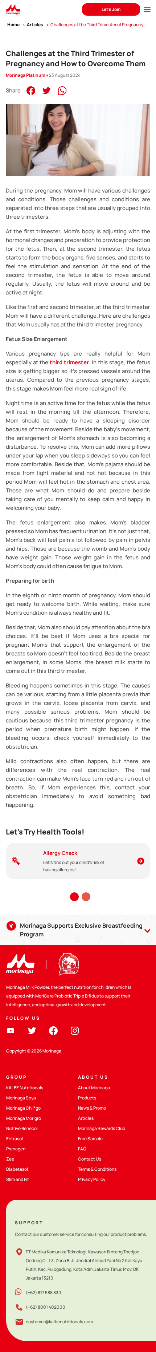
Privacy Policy (91, 1179)
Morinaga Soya (21, 1098)
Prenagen (15, 1149)
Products (87, 1098)
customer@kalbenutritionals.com (59, 1322)
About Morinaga (94, 1088)
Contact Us (89, 1159)
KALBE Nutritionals (24, 1088)
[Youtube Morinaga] (10, 1030)
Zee (10, 1159)
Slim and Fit (17, 1179)
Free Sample (90, 1138)
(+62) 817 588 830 (43, 1292)
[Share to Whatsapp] (62, 90)
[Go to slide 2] (86, 896)
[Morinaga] (20, 964)
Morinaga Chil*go (23, 1108)
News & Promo (92, 1108)
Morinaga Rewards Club (101, 1128)
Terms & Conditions (97, 1169)
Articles (86, 1118)
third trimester (69, 362)
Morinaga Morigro (23, 1118)
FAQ (82, 1149)
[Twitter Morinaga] (32, 1030)
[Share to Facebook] (30, 90)
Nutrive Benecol (22, 1128)
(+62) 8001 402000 (45, 1307)
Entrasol (14, 1138)
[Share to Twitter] (46, 90)
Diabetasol (17, 1169)
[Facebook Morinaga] (53, 1030)
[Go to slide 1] (74, 896)
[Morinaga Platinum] (12, 9)
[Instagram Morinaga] (74, 1030)
